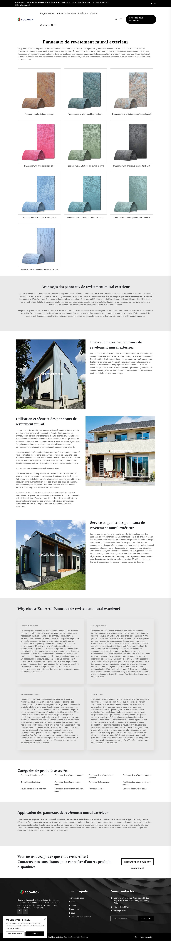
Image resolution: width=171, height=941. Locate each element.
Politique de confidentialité (80, 917)
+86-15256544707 (101, 2)
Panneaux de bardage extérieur (34, 775)
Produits (82, 13)
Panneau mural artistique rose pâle (39, 166)
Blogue (72, 913)
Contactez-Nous (48, 25)
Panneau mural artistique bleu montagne (85, 114)
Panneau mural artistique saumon (39, 114)
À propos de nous (76, 898)
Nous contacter (75, 909)
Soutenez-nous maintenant (136, 19)
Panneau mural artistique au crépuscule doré (131, 114)
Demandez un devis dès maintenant (137, 862)
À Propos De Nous (66, 13)
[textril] (25, 19)
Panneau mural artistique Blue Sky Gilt (39, 218)
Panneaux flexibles (96, 789)
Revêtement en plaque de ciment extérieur (136, 783)
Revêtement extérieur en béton (33, 789)
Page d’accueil (47, 13)
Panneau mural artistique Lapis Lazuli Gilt (85, 218)
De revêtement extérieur (30, 782)
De (136, 937)
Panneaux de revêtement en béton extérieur (68, 790)
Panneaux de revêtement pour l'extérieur (101, 776)
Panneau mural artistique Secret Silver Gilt (39, 269)
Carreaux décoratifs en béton (135, 789)
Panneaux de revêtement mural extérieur (67, 783)
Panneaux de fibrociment (99, 782)
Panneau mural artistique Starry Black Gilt (131, 166)
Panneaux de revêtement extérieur (69, 775)
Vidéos (93, 13)
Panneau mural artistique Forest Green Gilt (131, 218)
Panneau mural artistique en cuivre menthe (85, 166)
